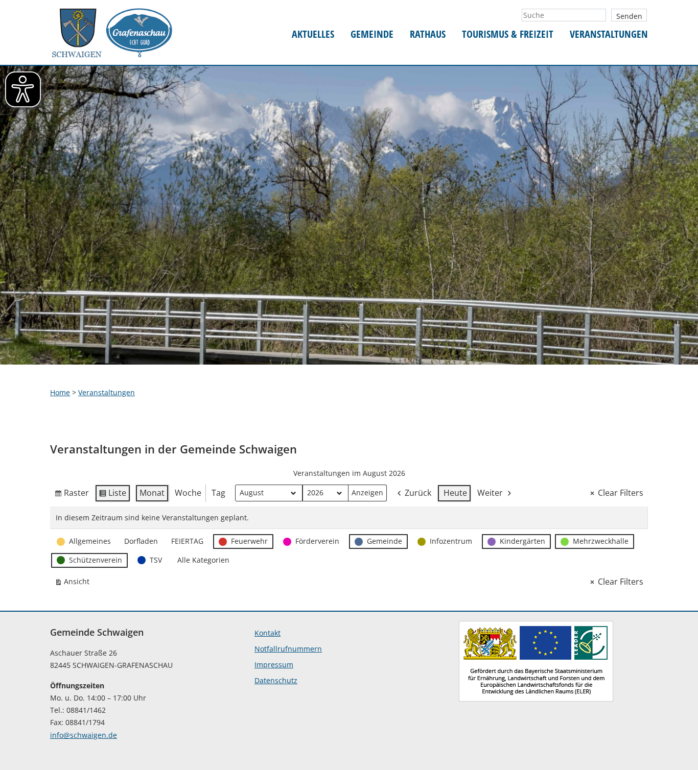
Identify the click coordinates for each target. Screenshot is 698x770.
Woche (188, 492)
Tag (218, 492)
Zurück (418, 492)
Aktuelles (313, 34)
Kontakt (267, 633)
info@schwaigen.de (83, 735)
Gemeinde (372, 34)
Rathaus (428, 34)
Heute (455, 492)
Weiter (490, 492)
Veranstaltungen (609, 34)
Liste (112, 494)
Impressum (273, 664)
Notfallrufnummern (288, 649)
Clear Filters (620, 492)
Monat (152, 492)
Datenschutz (275, 680)
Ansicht (74, 583)
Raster (71, 494)
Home (60, 392)
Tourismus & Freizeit (507, 34)
